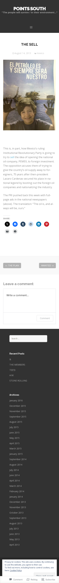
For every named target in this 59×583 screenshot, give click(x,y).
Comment (45, 318)
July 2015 (14, 427)
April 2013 (14, 544)
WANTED (47, 265)
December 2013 (17, 501)
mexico (40, 53)
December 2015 (17, 405)
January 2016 (16, 400)
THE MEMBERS (17, 364)
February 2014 (16, 491)
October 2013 (16, 512)
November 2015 (17, 411)
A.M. (11, 375)
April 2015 (14, 443)
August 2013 (15, 523)
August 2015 (15, 421)
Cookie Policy (16, 570)
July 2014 (14, 469)
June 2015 (14, 432)
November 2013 (17, 507)
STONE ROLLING (18, 380)
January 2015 (16, 453)
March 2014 (15, 485)
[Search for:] (28, 338)
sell (12, 157)
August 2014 (15, 464)
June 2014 (14, 475)
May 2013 (14, 539)
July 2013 (14, 528)
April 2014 (14, 480)
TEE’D (12, 370)
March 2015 (15, 448)
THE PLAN (12, 265)
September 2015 (17, 416)
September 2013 (17, 518)
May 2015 (14, 437)
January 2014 (16, 496)
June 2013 (14, 533)
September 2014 (17, 459)
